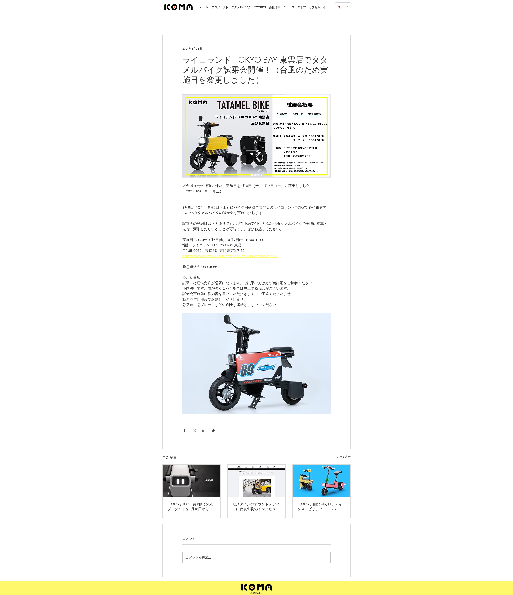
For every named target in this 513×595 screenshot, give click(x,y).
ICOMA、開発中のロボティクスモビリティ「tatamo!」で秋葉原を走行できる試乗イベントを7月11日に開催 (320, 506)
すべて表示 (344, 457)
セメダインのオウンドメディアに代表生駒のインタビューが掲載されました (255, 506)
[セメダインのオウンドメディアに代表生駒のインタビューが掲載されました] (257, 481)
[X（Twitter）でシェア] (194, 430)
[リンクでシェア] (214, 430)
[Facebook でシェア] (184, 430)
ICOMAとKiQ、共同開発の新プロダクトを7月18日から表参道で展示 (190, 506)
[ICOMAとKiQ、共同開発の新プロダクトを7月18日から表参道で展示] (191, 481)
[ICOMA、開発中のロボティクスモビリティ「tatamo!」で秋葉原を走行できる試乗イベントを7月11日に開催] (321, 481)
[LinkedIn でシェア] (204, 430)
